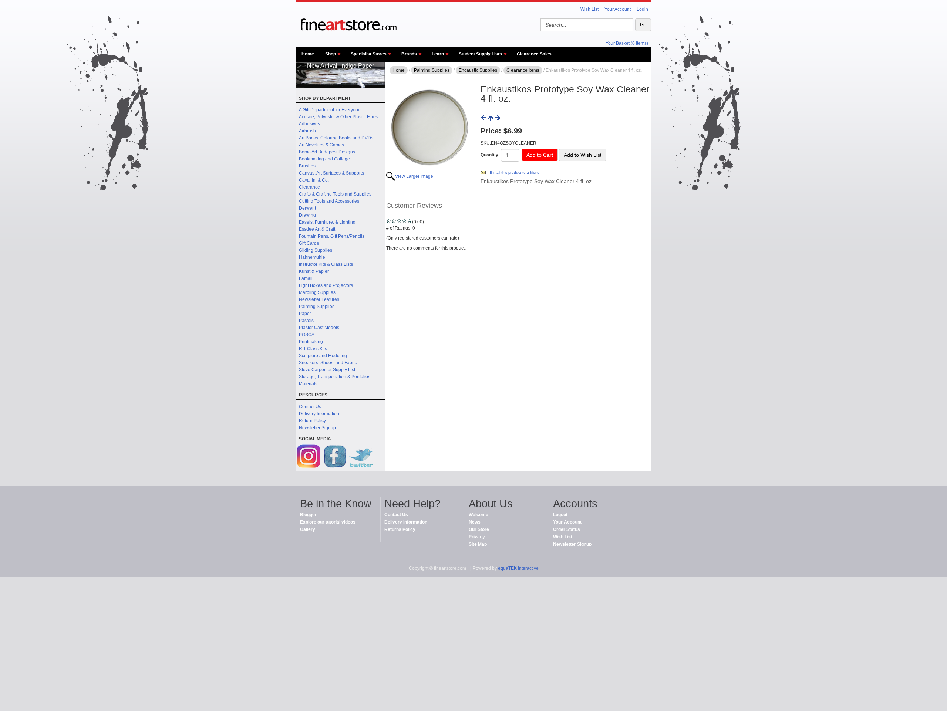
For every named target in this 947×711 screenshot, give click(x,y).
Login (642, 9)
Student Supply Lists (480, 54)
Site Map (478, 544)
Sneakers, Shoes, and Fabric (328, 362)
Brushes (307, 166)
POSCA (306, 334)
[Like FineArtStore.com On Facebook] (335, 457)
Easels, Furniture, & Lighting (327, 222)
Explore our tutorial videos (327, 522)
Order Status (566, 529)
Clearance (309, 187)
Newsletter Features (319, 299)
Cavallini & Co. (314, 180)
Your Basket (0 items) (627, 43)
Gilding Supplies (315, 250)
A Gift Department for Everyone (330, 109)
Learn (438, 54)
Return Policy (312, 420)
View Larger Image (414, 176)
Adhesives (309, 123)
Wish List (589, 9)
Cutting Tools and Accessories (329, 201)
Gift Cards (309, 243)
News (475, 522)
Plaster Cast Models (319, 327)
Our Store (479, 529)
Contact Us (310, 406)
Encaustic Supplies (478, 70)
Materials (308, 383)
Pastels (306, 320)
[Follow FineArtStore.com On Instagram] (309, 457)
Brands (409, 54)
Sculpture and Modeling (323, 355)
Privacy (477, 536)
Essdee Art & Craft (317, 229)
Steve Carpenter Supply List (327, 369)
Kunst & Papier (314, 271)
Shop (330, 54)
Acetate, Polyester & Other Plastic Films (338, 116)
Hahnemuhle (312, 257)
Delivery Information (319, 413)
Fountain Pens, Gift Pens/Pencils (331, 236)
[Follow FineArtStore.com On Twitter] (361, 457)
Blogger (308, 514)
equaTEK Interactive (518, 568)
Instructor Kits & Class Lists (326, 264)
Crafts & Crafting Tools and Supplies (335, 194)
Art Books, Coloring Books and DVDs (336, 137)
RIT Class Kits (313, 348)
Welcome (478, 514)
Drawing (307, 215)
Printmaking (311, 341)
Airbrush (307, 130)
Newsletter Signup (317, 427)
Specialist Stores (369, 54)
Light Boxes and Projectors (326, 285)
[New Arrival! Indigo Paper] (340, 86)
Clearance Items (522, 70)
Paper (305, 313)
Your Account (617, 9)
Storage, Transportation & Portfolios (334, 376)
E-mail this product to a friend (515, 172)
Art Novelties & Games (321, 145)
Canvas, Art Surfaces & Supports (331, 173)
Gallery (307, 529)
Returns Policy (399, 529)
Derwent (307, 208)
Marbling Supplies (317, 292)
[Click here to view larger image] (429, 128)
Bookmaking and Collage (324, 159)
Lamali (306, 278)
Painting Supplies (316, 306)
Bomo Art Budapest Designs (327, 152)
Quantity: (490, 155)
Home (307, 54)
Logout (560, 514)
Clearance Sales (534, 54)
